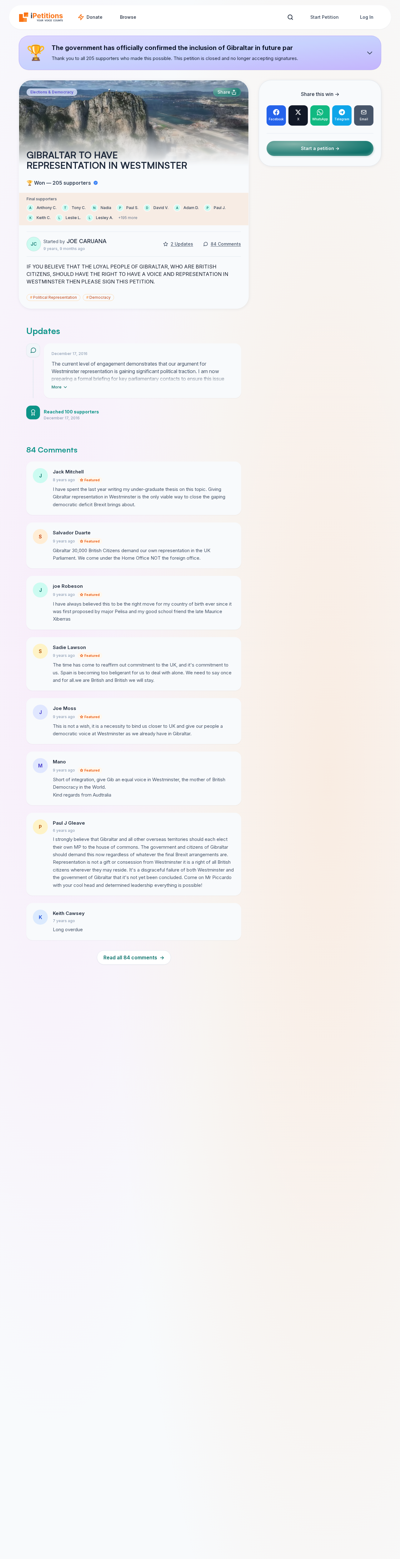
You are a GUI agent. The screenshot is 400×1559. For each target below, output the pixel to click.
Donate (94, 17)
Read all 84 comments (133, 957)
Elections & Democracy (51, 92)
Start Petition (324, 17)
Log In (366, 17)
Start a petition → (320, 148)
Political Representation (53, 297)
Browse (128, 17)
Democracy (98, 297)
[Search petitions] (290, 17)
